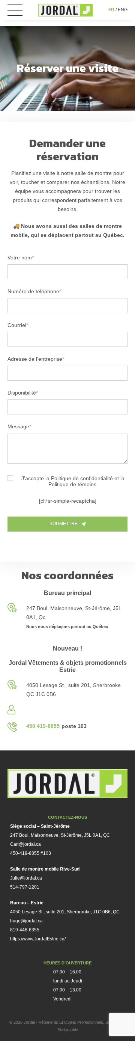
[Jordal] (65, 10)
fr (111, 9)
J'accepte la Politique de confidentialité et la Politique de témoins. (72, 481)
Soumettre (64, 523)
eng (123, 9)
